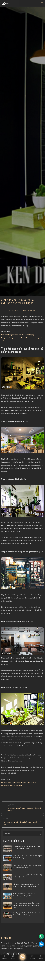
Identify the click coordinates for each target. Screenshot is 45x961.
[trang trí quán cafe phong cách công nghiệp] (22, 641)
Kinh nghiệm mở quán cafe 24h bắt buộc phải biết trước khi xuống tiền (27, 914)
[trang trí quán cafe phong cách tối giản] (22, 709)
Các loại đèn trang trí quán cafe (11, 785)
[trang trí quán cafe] (22, 373)
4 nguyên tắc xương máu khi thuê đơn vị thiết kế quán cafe (27, 876)
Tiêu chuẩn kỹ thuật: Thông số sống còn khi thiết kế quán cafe (27, 866)
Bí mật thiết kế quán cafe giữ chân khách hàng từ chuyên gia (25, 895)
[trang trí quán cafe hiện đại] (22, 440)
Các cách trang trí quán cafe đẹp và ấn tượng (17, 335)
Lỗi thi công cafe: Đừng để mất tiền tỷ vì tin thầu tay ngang (27, 857)
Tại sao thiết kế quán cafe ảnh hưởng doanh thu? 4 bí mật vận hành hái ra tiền (26, 905)
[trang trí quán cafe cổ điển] (22, 573)
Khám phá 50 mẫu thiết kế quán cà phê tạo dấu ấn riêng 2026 (26, 847)
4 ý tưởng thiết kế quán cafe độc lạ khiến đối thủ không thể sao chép (26, 885)
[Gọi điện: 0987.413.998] (41, 936)
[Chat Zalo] (41, 944)
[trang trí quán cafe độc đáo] (22, 501)
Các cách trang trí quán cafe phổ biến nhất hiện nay (18, 782)
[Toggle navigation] (42, 4)
